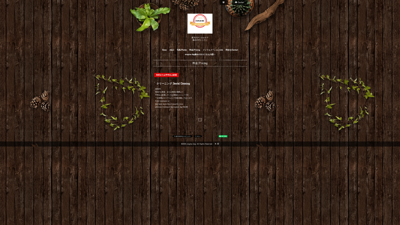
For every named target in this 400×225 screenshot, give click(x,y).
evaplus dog (191, 144)
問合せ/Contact (232, 50)
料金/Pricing (194, 50)
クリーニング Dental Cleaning (173, 83)
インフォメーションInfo (213, 50)
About (171, 50)
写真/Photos (182, 50)
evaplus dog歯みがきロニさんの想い (200, 54)
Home (164, 50)
